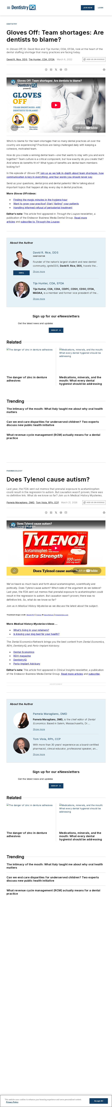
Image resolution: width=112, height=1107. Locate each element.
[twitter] (56, 69)
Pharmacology (14, 471)
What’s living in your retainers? (31, 630)
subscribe (94, 673)
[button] (9, 8)
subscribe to (28, 221)
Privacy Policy (12, 1102)
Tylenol (39, 615)
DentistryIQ (20, 659)
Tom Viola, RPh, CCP (47, 502)
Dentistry (12, 24)
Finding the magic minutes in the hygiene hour (40, 199)
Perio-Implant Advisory (26, 663)
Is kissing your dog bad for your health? (36, 634)
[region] (56, 1101)
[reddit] (61, 69)
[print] (104, 69)
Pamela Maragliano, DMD (20, 502)
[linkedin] (51, 69)
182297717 (30, 615)
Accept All (98, 1101)
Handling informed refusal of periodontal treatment (42, 207)
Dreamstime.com (61, 615)
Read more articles (72, 673)
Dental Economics (23, 652)
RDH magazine (22, 655)
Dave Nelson (49, 615)
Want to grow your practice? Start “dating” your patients (46, 203)
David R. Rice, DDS (17, 59)
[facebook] (46, 69)
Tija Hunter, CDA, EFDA (42, 59)
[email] (65, 69)
